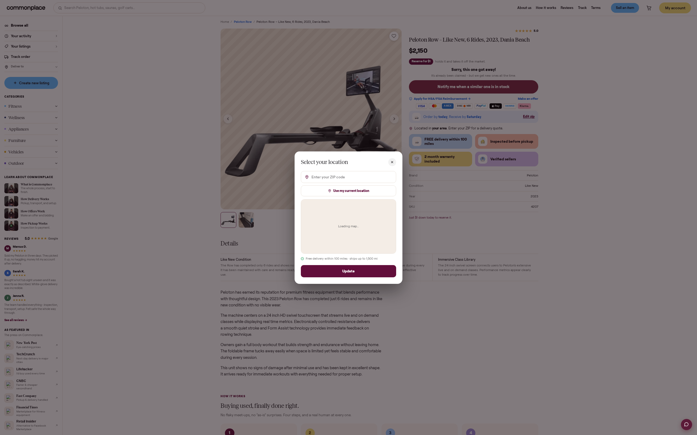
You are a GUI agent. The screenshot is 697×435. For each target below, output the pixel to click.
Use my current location (351, 190)
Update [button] (348, 271)
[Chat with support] (686, 424)
